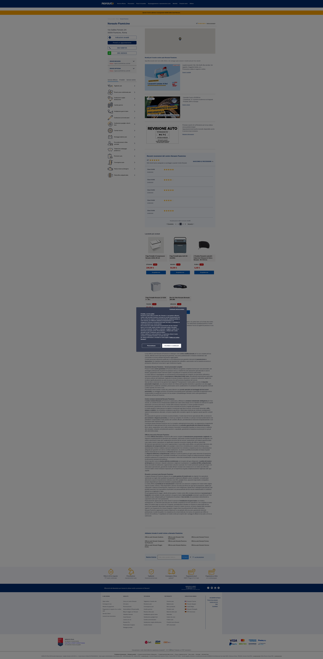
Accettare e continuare (171, 345)
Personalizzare (151, 345)
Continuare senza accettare (176, 309)
